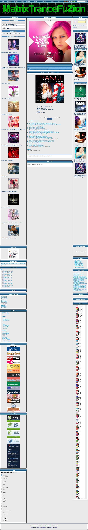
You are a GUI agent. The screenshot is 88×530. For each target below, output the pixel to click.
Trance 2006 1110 (8, 271)
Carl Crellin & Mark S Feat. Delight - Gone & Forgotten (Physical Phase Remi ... (45, 124)
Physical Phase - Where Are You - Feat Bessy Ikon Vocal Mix (41, 131)
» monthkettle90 (4, 304)
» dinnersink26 (4, 302)
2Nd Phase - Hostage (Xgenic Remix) (36, 135)
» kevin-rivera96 (4, 298)
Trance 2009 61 (8, 275)
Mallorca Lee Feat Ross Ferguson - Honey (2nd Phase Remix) (41, 140)
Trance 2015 (56, 72)
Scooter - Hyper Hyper (33, 122)
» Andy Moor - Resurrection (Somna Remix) (78, 281)
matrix (5, 314)
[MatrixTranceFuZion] (73, 1)
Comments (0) (48, 156)
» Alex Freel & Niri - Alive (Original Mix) (78, 275)
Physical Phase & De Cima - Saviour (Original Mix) (39, 129)
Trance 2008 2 (7, 274)
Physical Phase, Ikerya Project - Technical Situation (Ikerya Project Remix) (44, 132)
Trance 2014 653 (8, 283)
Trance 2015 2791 (8, 285)
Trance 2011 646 (8, 279)
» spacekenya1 (4, 306)
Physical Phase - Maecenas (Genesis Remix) (38, 136)
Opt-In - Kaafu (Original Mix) (35, 142)
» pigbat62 (3, 305)
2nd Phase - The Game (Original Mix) (36, 126)
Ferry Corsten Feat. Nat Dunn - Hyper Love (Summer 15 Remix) (42, 123)
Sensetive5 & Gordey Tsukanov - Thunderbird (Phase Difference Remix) (44, 138)
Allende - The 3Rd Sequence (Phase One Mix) (38, 133)
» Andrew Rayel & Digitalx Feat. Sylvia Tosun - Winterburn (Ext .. (80, 277)
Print (28, 156)
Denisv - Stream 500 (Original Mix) (36, 145)
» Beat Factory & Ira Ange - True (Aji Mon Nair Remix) (79, 290)
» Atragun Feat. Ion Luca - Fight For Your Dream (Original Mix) (79, 286)
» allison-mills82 (4, 297)
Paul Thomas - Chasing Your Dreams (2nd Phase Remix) (40, 137)
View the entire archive (79, 267)
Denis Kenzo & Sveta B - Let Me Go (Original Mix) (39, 146)
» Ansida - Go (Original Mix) (79, 282)
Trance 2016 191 (8, 286)
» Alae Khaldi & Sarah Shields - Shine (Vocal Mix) (79, 272)
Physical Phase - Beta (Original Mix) (36, 127)
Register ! (75, 27)
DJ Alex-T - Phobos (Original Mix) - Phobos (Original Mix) (41, 141)
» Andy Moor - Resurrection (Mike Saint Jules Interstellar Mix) (80, 279)
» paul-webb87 (4, 300)
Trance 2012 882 (8, 280)
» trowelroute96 (4, 301)
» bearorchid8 (3, 307)
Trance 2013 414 (8, 282)
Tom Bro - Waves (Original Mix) (35, 144)
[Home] (71, 1)
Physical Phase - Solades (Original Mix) (37, 128)
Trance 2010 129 (8, 277)
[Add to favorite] (74, 1)
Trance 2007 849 (8, 272)
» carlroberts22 (4, 296)
